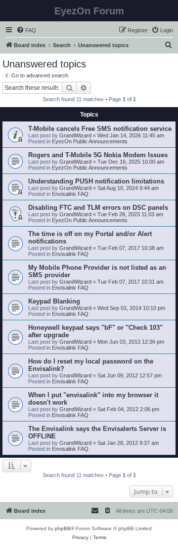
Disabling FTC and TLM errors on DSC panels (98, 207)
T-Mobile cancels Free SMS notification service (100, 128)
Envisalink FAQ (70, 194)
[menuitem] (26, 30)
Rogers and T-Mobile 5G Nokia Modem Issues (98, 155)
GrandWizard (75, 135)
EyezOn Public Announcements (90, 141)
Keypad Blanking (54, 301)
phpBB (63, 528)
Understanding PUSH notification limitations (96, 181)
